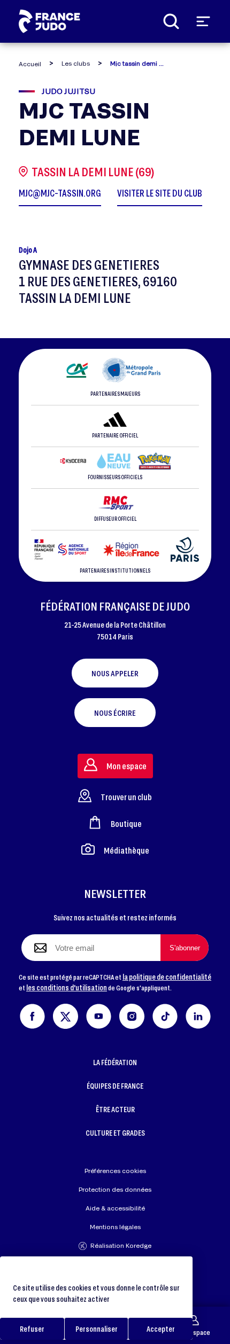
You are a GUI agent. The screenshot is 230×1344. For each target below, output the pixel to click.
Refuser (32, 1328)
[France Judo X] (65, 1014)
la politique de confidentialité (166, 976)
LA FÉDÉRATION (115, 1062)
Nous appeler (115, 673)
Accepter (161, 1328)
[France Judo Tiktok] (165, 1014)
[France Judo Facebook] (32, 1014)
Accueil (30, 63)
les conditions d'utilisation (66, 987)
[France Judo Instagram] (131, 1014)
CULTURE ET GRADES (115, 1132)
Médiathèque (126, 850)
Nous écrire (115, 712)
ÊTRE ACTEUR (115, 1109)
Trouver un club (126, 797)
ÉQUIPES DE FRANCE (115, 1085)
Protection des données (115, 1189)
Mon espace (193, 1332)
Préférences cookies (115, 1170)
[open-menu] (203, 21)
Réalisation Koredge (120, 1245)
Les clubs (76, 63)
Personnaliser (96, 1328)
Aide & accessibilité (115, 1208)
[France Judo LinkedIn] (198, 1014)
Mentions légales (115, 1226)
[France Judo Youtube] (98, 1014)
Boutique (126, 823)
